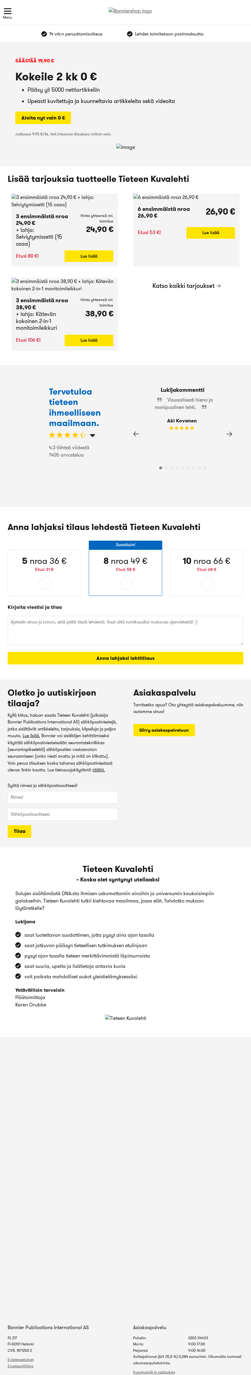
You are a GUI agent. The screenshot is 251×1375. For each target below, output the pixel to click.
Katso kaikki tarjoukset (183, 285)
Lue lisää (89, 256)
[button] (229, 434)
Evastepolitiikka (20, 1366)
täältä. (98, 770)
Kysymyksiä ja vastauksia (154, 1372)
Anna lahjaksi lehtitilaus (125, 658)
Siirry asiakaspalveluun (164, 730)
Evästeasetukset (21, 1359)
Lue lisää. (31, 736)
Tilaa (19, 831)
